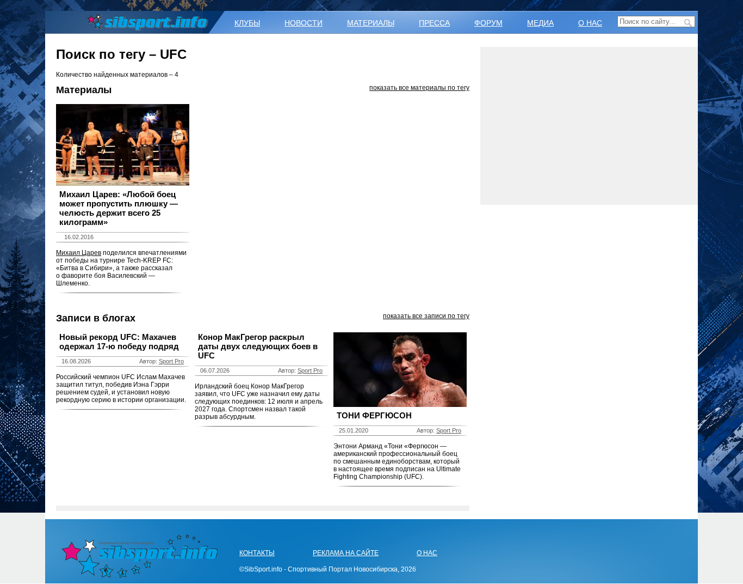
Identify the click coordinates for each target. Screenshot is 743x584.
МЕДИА (540, 23)
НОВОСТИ (303, 23)
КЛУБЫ (247, 23)
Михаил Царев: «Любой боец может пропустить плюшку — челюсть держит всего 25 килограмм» (118, 208)
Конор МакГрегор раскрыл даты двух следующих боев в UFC (258, 346)
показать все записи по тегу (426, 316)
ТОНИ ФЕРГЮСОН (374, 415)
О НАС (590, 23)
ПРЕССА (434, 23)
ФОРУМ (488, 23)
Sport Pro (171, 361)
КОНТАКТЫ (257, 553)
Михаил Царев (78, 253)
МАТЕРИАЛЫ (370, 23)
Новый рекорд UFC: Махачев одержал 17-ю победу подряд (119, 341)
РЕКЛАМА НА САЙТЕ (346, 553)
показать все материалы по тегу (419, 88)
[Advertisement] (589, 126)
